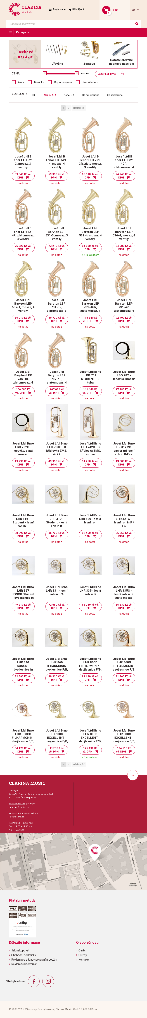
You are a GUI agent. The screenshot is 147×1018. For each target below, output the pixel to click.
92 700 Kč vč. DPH (124, 319)
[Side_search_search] (137, 24)
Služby (83, 955)
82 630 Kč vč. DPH (90, 678)
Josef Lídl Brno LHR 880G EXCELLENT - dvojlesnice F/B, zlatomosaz (124, 738)
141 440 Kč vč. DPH (90, 391)
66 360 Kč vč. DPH (124, 534)
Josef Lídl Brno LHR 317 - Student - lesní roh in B (57, 520)
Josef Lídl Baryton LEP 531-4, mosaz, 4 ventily (90, 233)
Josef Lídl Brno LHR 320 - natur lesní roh (90, 518)
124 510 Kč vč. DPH (123, 750)
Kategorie (22, 32)
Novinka (39, 82)
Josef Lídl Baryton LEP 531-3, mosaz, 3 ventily (56, 233)
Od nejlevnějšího (90, 95)
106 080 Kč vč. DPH (22, 391)
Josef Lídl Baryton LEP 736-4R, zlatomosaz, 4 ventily (23, 379)
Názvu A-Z (50, 95)
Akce (21, 82)
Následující (78, 108)
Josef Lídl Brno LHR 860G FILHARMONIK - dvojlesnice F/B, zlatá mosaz (124, 666)
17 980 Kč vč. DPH (124, 391)
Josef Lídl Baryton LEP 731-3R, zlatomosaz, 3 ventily (57, 307)
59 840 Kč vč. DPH (23, 176)
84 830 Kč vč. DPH (90, 247)
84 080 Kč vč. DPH (124, 247)
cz (134, 10)
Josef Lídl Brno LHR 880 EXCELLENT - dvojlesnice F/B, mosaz (57, 738)
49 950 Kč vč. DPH (56, 463)
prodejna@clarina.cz (19, 807)
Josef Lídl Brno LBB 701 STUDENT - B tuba (90, 377)
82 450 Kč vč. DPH (90, 534)
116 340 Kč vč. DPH (90, 319)
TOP (34, 95)
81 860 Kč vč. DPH (124, 678)
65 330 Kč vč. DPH (124, 606)
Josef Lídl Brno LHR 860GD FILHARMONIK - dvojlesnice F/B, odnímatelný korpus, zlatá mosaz (23, 741)
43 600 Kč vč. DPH (124, 463)
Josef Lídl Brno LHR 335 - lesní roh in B (90, 590)
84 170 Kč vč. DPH (23, 750)
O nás (82, 950)
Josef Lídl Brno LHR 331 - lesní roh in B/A (57, 590)
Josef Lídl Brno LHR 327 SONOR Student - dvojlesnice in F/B (23, 594)
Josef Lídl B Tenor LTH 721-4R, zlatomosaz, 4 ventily (23, 233)
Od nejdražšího (115, 95)
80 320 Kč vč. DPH (56, 678)
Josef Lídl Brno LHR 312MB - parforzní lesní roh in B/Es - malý (124, 451)
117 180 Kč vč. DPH (56, 750)
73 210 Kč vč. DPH (56, 247)
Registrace (59, 9)
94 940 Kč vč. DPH (124, 176)
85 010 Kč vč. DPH (23, 319)
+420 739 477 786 (17, 804)
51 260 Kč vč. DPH (90, 463)
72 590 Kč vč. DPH (23, 678)
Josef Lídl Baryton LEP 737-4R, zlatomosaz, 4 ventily (57, 379)
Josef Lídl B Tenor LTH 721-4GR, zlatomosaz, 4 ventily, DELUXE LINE (124, 165)
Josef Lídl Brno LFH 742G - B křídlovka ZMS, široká (90, 449)
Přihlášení (78, 9)
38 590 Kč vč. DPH (23, 534)
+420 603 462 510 (17, 813)
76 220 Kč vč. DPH (23, 247)
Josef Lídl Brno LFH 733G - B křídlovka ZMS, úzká (57, 449)
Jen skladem (90, 82)
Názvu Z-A (69, 95)
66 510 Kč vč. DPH (90, 176)
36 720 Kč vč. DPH (56, 534)
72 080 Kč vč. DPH (56, 606)
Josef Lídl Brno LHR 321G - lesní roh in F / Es (124, 520)
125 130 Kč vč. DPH (90, 750)
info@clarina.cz (16, 817)
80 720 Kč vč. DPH (56, 319)
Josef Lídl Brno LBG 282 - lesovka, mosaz (124, 375)
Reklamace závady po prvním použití (34, 959)
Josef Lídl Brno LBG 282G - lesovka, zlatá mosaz (23, 449)
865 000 (85, 73)
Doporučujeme (63, 82)
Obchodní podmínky (23, 955)
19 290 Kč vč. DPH (23, 463)
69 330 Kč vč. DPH (56, 176)
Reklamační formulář (24, 964)
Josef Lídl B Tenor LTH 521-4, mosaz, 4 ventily (57, 162)
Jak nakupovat (20, 950)
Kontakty (84, 959)
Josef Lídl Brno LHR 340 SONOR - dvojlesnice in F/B (23, 666)
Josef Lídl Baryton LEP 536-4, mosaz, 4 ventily (124, 233)
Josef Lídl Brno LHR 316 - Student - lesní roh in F (23, 520)
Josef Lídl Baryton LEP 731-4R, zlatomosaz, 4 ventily (124, 307)
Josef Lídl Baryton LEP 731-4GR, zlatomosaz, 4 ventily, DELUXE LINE (90, 309)
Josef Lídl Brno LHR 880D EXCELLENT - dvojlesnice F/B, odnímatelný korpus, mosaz (90, 739)
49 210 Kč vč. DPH (23, 606)
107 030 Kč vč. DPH (56, 391)
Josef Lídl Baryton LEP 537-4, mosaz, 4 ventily (23, 305)
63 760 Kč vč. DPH (90, 606)
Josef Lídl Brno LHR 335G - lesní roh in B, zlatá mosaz (124, 592)
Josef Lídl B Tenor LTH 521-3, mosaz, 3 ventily (23, 162)
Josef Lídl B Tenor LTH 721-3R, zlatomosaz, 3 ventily (90, 162)
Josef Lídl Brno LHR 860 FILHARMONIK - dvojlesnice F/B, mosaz (57, 666)
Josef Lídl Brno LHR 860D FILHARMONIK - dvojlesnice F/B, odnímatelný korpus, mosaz (90, 667)
